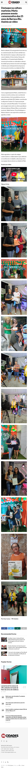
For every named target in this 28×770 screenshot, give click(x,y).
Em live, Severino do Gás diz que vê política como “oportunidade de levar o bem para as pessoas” (17, 647)
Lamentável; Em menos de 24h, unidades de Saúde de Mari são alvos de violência (9, 687)
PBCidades (10, 765)
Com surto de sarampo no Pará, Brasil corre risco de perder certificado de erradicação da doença (17, 654)
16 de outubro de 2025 (6, 25)
